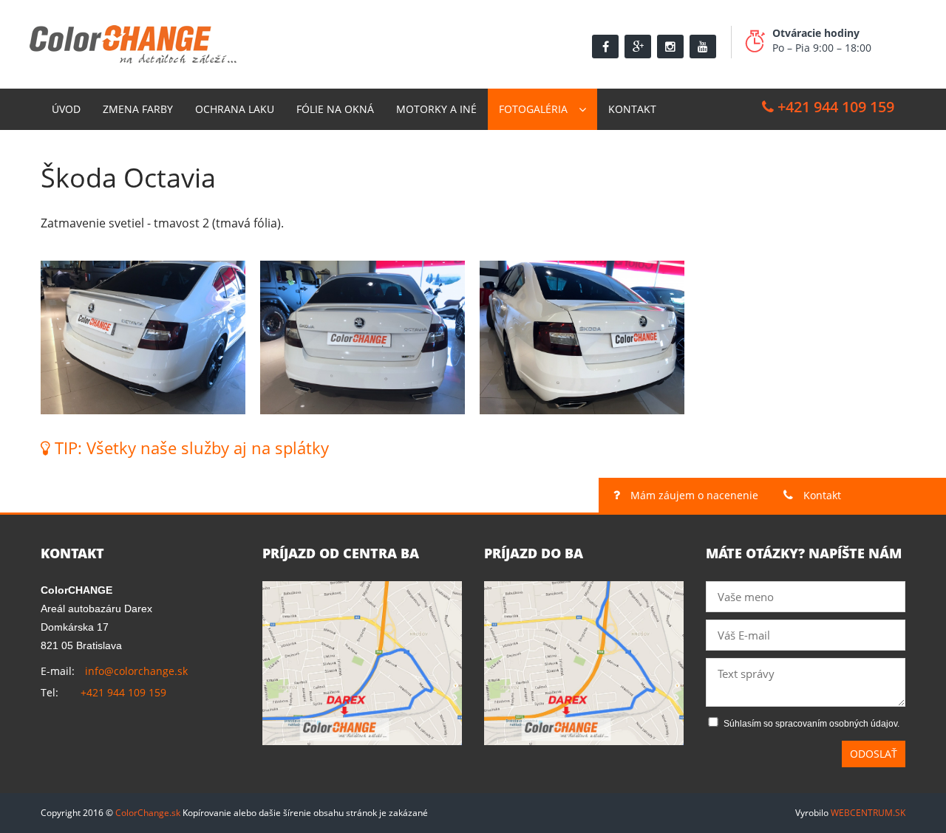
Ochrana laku (234, 109)
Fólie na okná (335, 109)
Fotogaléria (533, 109)
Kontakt (632, 109)
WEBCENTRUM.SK (868, 812)
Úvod (66, 109)
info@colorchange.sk (136, 671)
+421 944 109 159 (834, 107)
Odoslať (873, 754)
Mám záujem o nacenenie (692, 495)
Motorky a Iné (436, 109)
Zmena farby (138, 109)
